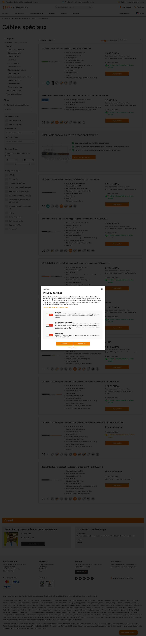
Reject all (64, 343)
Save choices (73, 348)
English (46, 289)
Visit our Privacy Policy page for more (55, 307)
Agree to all (81, 343)
